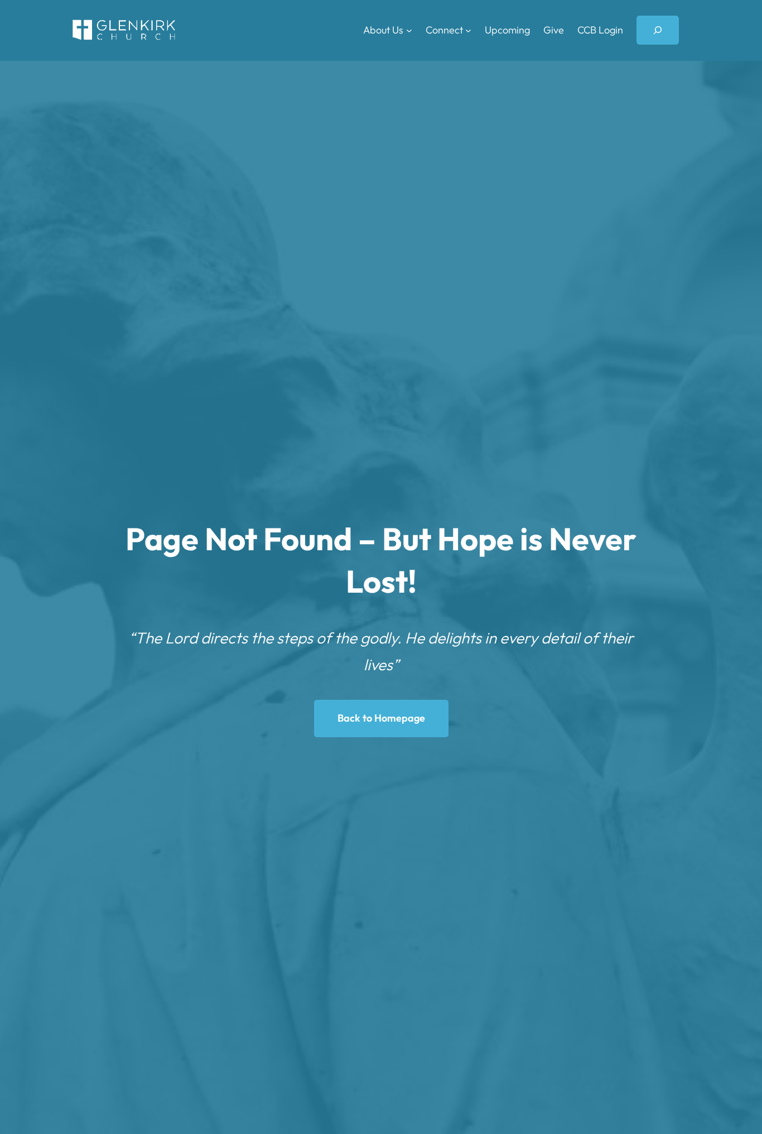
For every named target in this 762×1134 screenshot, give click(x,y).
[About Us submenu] (409, 30)
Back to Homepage (381, 718)
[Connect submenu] (468, 30)
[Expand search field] (657, 30)
